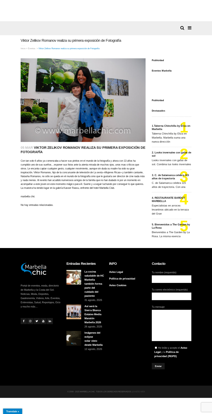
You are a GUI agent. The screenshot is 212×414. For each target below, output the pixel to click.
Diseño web (139, 392)
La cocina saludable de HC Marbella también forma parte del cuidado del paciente (94, 283)
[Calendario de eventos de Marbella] (171, 83)
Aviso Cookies (117, 285)
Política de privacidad (122, 278)
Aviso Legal (116, 272)
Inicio (23, 48)
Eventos (31, 48)
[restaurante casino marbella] (106, 10)
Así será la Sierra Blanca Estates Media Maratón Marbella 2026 (92, 314)
